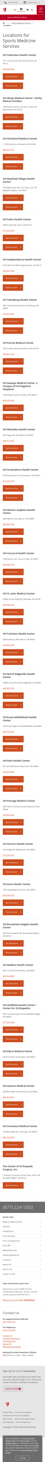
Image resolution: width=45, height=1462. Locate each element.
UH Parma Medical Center (18, 342)
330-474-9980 (8, 772)
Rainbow (15, 10)
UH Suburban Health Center (19, 55)
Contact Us (7, 1335)
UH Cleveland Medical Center (20, 138)
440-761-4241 (8, 440)
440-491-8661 (8, 1097)
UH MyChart (21, 10)
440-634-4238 (8, 895)
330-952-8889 (8, 976)
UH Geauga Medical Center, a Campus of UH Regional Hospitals (20, 386)
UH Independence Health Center (22, 259)
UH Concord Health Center (18, 553)
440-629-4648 (8, 400)
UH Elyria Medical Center (17, 1051)
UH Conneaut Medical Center (20, 1126)
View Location (12, 85)
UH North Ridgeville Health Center (19, 675)
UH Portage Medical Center (19, 800)
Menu (41, 12)
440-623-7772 (8, 149)
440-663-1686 (8, 271)
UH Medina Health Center (18, 965)
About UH (7, 1344)
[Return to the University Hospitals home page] (5, 10)
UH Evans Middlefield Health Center (20, 718)
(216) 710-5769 (9, 1330)
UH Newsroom (9, 1341)
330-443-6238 (8, 815)
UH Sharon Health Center (18, 843)
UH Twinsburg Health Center (20, 299)
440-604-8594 (8, 69)
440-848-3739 (8, 564)
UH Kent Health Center (16, 760)
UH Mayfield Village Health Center (19, 180)
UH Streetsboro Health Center (21, 469)
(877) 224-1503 (18, 1207)
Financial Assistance (11, 1338)
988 (4, 1355)
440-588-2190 (8, 604)
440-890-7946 (8, 524)
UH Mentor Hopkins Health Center (19, 511)
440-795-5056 (8, 1137)
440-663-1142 (8, 354)
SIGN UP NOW (12, 1389)
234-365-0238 (8, 645)
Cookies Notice (11, 1443)
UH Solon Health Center (17, 219)
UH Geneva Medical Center (19, 1085)
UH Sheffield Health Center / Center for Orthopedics (20, 1006)
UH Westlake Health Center (19, 429)
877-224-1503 (8, 230)
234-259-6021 (8, 314)
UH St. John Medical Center (19, 593)
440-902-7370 (8, 688)
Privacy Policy (25, 1441)
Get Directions (12, 76)
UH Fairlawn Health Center (19, 633)
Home (4, 23)
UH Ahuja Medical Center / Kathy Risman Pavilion (22, 99)
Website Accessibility (12, 1347)
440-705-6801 (8, 731)
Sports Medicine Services (21, 23)
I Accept (23, 1458)
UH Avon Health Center (16, 884)
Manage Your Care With (19, 1300)
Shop (27, 10)
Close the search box (35, 10)
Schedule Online (32, 2)
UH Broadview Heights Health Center (20, 926)
